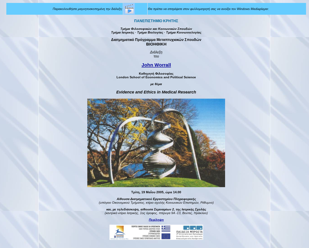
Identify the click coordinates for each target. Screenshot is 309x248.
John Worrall (156, 64)
